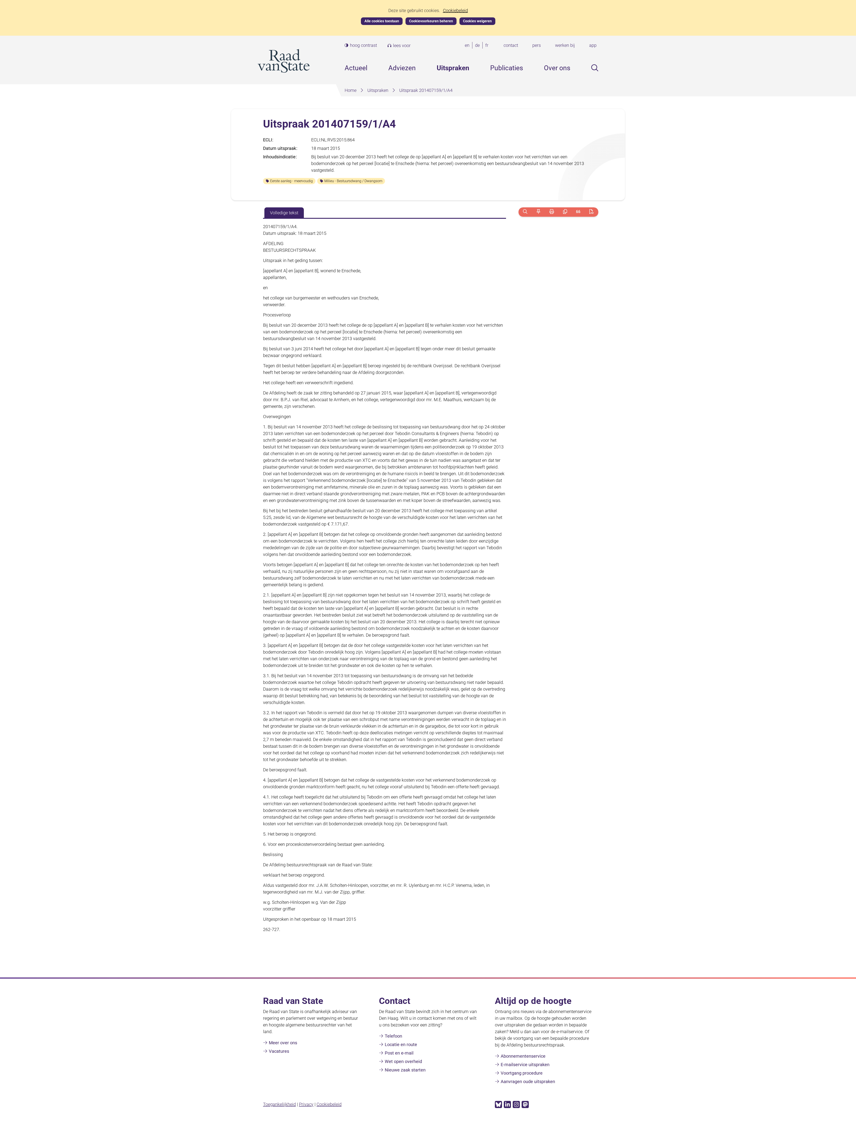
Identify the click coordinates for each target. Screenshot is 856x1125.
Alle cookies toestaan (381, 21)
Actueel (356, 68)
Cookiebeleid (455, 10)
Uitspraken (453, 68)
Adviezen (402, 68)
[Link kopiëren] (565, 212)
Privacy (306, 1104)
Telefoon (393, 1036)
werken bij (565, 45)
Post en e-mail (399, 1053)
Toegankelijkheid (279, 1104)
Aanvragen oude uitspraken (528, 1081)
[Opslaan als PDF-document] (591, 212)
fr (487, 45)
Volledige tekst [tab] (284, 212)
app (593, 45)
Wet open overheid (403, 1061)
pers (536, 45)
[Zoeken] (525, 212)
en (468, 45)
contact (511, 45)
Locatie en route (401, 1044)
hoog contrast (363, 45)
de (478, 45)
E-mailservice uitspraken (525, 1064)
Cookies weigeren (477, 21)
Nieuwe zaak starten (405, 1070)
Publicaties (506, 68)
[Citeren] (578, 212)
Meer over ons (283, 1042)
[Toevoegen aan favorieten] (538, 212)
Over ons (557, 68)
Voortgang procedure (522, 1073)
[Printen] (551, 212)
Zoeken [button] (594, 67)
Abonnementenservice (523, 1056)
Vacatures (279, 1051)
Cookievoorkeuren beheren (431, 21)
